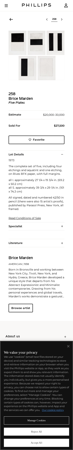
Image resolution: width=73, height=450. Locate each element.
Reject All (36, 431)
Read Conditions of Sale (25, 218)
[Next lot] (61, 19)
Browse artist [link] (20, 308)
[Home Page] (36, 5)
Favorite (39, 139)
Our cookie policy (53, 410)
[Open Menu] (9, 5)
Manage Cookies (36, 420)
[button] (36, 55)
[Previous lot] (47, 19)
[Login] (66, 5)
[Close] (68, 346)
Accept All (36, 442)
